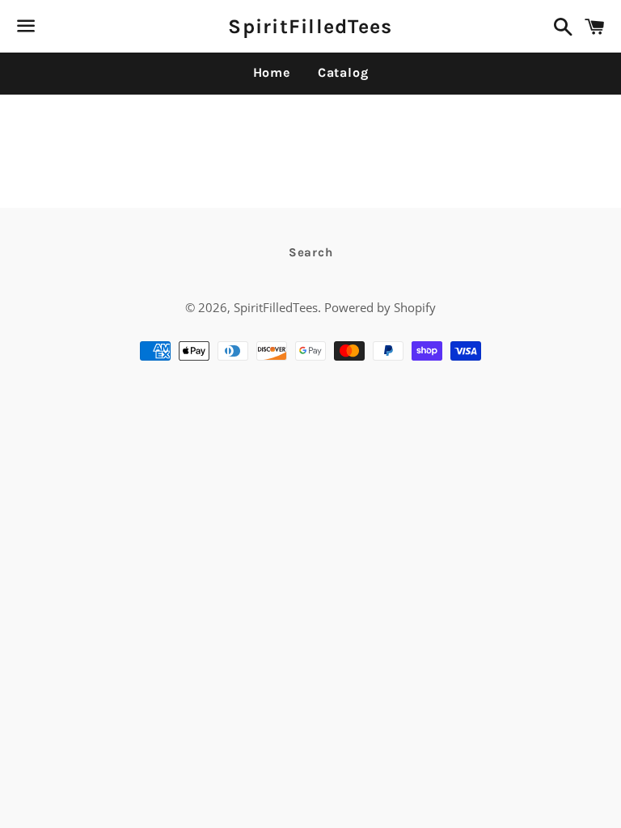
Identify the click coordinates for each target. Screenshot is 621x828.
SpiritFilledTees (310, 26)
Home (271, 72)
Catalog (343, 72)
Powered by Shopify (380, 307)
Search (311, 252)
